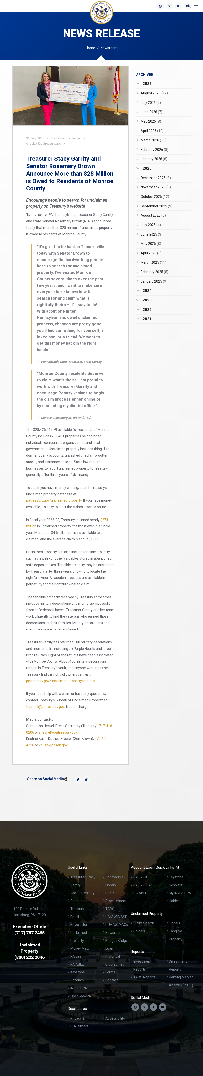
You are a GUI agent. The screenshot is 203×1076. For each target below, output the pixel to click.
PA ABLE (77, 964)
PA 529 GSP (142, 885)
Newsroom (109, 48)
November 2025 (156, 187)
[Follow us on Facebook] (135, 1007)
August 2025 (153, 215)
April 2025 (151, 253)
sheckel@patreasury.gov (43, 143)
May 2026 (151, 121)
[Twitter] (169, 6)
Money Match (81, 948)
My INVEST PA (180, 893)
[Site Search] (189, 6)
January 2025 (154, 281)
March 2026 (153, 140)
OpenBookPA (80, 996)
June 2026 (151, 112)
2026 (147, 83)
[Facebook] (160, 6)
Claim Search (143, 923)
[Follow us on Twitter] (144, 1007)
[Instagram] (178, 6)
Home (90, 48)
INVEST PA (78, 988)
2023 (147, 300)
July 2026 (151, 103)
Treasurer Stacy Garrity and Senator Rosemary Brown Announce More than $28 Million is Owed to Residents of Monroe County (69, 173)
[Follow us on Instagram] (153, 1007)
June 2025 (151, 234)
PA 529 (75, 956)
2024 (147, 291)
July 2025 (151, 225)
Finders (174, 923)
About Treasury (82, 893)
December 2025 (156, 178)
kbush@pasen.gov (53, 745)
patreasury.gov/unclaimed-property (54, 500)
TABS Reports (144, 977)
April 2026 (152, 131)
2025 (147, 168)
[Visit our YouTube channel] (162, 1007)
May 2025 (151, 244)
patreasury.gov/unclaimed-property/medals (60, 681)
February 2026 (154, 150)
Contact (111, 980)
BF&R (109, 893)
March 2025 (153, 262)
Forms (110, 972)
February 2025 (154, 272)
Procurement (115, 901)
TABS (109, 909)
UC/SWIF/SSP (116, 917)
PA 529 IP (140, 877)
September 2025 (156, 206)
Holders (175, 901)
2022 (147, 309)
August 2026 (154, 93)
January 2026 (154, 159)
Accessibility (115, 1018)
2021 (147, 319)
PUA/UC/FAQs (116, 925)
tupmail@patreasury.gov (45, 707)
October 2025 (155, 197)
